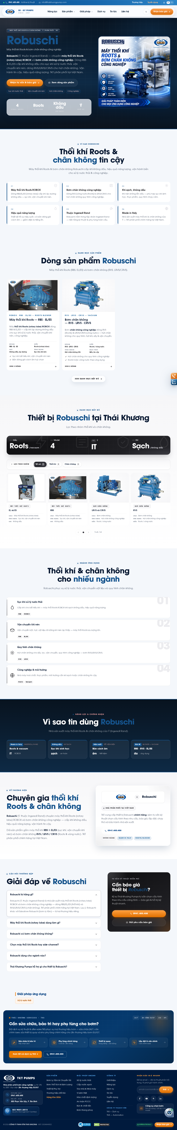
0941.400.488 (114, 831)
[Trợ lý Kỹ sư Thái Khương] (169, 1112)
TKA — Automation (115, 1115)
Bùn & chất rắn (84, 1106)
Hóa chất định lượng (87, 1097)
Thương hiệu (137, 2)
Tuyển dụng (153, 2)
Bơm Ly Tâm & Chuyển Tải (59, 1081)
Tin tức (113, 12)
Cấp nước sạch (84, 1085)
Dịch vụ (101, 12)
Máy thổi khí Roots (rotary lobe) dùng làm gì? (35, 923)
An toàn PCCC (84, 1102)
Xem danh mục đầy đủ (87, 379)
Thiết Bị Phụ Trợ (53, 1089)
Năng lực (52, 12)
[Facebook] (139, 1098)
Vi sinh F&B (82, 1093)
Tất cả (40, 464)
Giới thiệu (111, 1081)
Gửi (164, 1089)
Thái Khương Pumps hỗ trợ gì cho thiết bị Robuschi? (38, 967)
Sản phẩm (67, 12)
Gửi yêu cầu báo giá (140, 922)
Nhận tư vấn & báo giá (23, 83)
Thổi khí (54, 464)
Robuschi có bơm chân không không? (31, 934)
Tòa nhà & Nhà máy (86, 1089)
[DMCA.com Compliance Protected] (102, 1125)
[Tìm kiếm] (146, 12)
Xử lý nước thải (24, 1001)
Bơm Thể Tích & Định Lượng (59, 1085)
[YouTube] (146, 1098)
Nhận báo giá (163, 1124)
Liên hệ (125, 12)
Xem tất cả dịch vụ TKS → (25, 1054)
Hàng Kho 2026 (54, 1097)
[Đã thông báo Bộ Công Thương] (84, 1125)
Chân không (72, 464)
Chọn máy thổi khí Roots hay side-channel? (34, 945)
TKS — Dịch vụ (113, 1112)
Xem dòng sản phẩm (63, 83)
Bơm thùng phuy (85, 1110)
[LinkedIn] (160, 1098)
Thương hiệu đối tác (56, 1093)
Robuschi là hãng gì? (21, 895)
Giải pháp (85, 12)
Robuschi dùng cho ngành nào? (28, 956)
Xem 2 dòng (15, 366)
